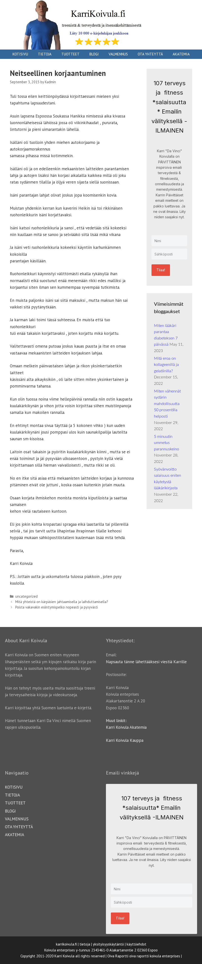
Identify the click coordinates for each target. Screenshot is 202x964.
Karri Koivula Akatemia (126, 727)
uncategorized (26, 596)
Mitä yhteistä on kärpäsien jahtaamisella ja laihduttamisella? (61, 601)
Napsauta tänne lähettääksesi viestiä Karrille (146, 661)
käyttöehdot (136, 944)
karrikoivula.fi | (67, 944)
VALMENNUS (118, 54)
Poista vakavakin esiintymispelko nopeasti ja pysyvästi (56, 607)
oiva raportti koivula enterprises (154, 956)
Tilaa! (160, 270)
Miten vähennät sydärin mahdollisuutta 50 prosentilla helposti (167, 403)
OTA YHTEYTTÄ (150, 54)
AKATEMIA (181, 54)
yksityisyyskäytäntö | (109, 944)
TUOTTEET (70, 54)
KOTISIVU (20, 54)
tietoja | (86, 944)
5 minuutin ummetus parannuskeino (167, 443)
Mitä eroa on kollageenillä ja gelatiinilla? (166, 364)
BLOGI (94, 54)
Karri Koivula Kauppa (124, 740)
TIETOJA (44, 54)
